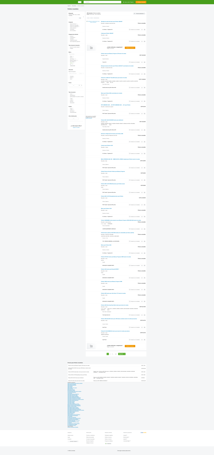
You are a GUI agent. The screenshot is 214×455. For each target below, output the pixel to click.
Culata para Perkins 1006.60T (107, 33)
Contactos (69, 439)
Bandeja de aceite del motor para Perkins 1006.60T (111, 21)
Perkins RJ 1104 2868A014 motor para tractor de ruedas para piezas (115, 331)
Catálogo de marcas (89, 442)
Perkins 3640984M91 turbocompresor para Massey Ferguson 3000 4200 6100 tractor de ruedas (121, 220)
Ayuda (69, 437)
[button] (142, 30)
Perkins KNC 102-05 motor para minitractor (76, 377)
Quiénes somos (70, 435)
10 (115, 354)
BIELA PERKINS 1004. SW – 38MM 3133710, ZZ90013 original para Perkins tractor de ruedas (120, 159)
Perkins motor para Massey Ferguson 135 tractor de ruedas (113, 53)
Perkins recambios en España (73, 427)
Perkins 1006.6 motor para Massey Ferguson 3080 (111, 281)
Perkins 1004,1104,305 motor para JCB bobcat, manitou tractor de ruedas (79, 368)
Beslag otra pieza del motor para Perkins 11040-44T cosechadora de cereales (117, 65)
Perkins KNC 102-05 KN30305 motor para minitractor (112, 120)
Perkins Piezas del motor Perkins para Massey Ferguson (113, 171)
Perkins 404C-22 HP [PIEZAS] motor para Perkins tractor (113, 183)
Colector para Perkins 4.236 (107, 145)
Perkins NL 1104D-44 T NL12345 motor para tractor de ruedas (114, 77)
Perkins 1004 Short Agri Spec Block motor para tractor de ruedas (114, 305)
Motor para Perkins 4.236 (106, 208)
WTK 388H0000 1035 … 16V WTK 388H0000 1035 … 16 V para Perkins (115, 104)
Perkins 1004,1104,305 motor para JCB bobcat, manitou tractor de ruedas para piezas (119, 318)
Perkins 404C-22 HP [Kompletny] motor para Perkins (112, 196)
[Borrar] (83, 16)
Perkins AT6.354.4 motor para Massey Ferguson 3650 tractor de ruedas (116, 256)
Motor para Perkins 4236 (106, 245)
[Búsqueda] (84, 2)
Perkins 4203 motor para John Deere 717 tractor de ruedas (113, 293)
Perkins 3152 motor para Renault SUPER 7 (110, 269)
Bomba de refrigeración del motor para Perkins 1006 (112, 133)
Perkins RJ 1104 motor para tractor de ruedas (76, 380)
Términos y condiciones (90, 435)
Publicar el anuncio (130, 47)
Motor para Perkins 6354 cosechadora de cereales (111, 93)
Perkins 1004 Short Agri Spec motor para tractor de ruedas (78, 371)
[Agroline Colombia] (72, 2)
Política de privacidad (90, 437)
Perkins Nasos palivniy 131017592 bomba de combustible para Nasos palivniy (117, 232)
